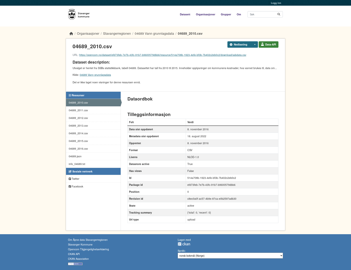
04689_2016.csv (78, 148)
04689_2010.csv (190, 33)
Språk (181, 250)
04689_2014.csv (78, 133)
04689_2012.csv (78, 118)
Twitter (75, 178)
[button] (254, 44)
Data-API (270, 44)
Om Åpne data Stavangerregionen (88, 240)
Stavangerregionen (117, 33)
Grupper (226, 14)
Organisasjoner (205, 14)
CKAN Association (78, 259)
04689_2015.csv (78, 141)
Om (239, 14)
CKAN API (74, 254)
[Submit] (278, 14)
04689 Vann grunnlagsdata (154, 33)
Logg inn (276, 3)
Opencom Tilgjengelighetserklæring (88, 249)
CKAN (184, 244)
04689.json (75, 156)
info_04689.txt (77, 164)
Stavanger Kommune (80, 244)
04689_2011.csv (78, 110)
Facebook (77, 186)
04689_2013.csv (78, 125)
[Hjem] (71, 33)
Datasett (185, 14)
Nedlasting (240, 44)
